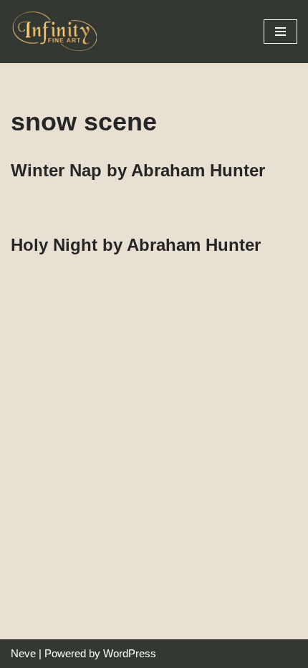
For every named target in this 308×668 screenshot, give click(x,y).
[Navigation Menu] (280, 31)
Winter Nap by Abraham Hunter (138, 170)
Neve (23, 653)
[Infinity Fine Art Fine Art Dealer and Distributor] (57, 31)
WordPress (129, 653)
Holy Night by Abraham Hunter (136, 244)
